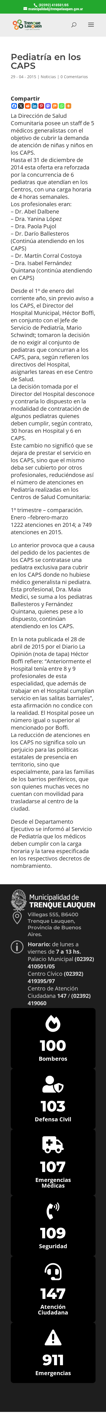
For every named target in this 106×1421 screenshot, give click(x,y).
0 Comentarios (74, 76)
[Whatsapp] (61, 106)
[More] (68, 106)
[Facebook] (14, 106)
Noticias (48, 76)
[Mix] (55, 106)
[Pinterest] (41, 106)
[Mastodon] (48, 106)
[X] (21, 106)
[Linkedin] (34, 106)
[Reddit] (28, 106)
